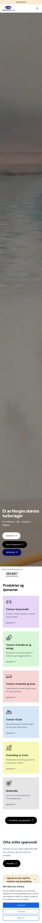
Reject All (21, 918)
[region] (21, 903)
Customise (21, 911)
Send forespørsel (13, 544)
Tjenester (10, 535)
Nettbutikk (10, 552)
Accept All (21, 905)
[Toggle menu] (37, 8)
